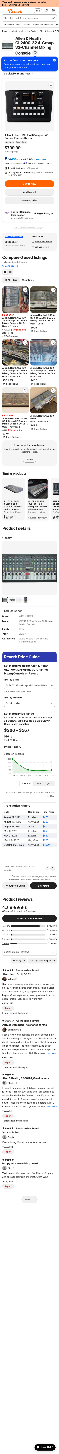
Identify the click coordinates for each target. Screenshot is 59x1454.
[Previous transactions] (47, 868)
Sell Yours (43, 885)
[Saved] (46, 10)
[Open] (52, 685)
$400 (45, 826)
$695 (45, 840)
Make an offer (29, 200)
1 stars (5, 943)
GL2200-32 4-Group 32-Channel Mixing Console (13, 506)
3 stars (6, 934)
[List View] (10, 272)
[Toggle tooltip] (32, 73)
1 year (38, 783)
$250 (45, 831)
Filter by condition (13, 697)
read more (51, 1053)
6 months (26, 783)
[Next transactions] (52, 868)
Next (27, 1199)
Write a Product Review (29, 918)
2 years (49, 783)
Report (8, 1008)
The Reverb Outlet (12, 24)
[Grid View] (5, 272)
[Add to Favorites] (35, 52)
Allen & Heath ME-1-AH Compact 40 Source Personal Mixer (27, 137)
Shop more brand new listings (28, 227)
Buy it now (29, 183)
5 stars (6, 925)
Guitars (26, 24)
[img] (40, 213)
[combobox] (26, 685)
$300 (45, 821)
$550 (45, 835)
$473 (45, 817)
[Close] (54, 60)
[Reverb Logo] (15, 11)
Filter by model (11, 679)
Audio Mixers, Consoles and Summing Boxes (33, 640)
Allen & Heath (26, 615)
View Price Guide (15, 885)
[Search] (53, 18)
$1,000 (46, 844)
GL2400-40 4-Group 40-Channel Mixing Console (37, 506)
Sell (38, 10)
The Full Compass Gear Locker (21, 213)
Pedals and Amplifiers (43, 24)
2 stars (6, 939)
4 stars (6, 930)
